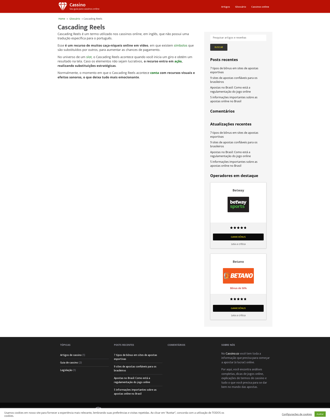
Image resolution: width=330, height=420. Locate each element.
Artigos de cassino (71, 355)
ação (178, 61)
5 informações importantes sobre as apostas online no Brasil (233, 99)
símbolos (180, 45)
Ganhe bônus (238, 237)
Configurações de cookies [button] (297, 414)
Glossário (240, 7)
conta (154, 73)
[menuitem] (226, 6)
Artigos (225, 7)
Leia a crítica (238, 244)
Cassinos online (260, 7)
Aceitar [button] (320, 414)
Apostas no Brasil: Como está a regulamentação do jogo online (230, 89)
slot (89, 57)
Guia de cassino (69, 362)
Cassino (77, 5)
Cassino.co (232, 353)
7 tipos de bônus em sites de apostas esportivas (135, 357)
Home (61, 18)
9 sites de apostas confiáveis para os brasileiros (135, 368)
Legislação (66, 370)
